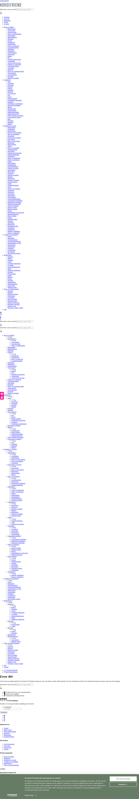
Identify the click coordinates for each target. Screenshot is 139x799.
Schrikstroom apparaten (15, 100)
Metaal (10, 107)
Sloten (9, 268)
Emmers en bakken (13, 180)
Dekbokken (11, 51)
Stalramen (11, 39)
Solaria (10, 236)
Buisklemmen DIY (13, 114)
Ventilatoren (11, 229)
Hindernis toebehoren (14, 270)
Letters (10, 275)
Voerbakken (11, 129)
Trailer (9, 183)
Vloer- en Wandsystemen (11, 289)
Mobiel (10, 124)
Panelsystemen (12, 110)
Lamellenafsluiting (13, 47)
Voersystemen (12, 73)
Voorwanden (11, 30)
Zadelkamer (11, 156)
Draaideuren (11, 42)
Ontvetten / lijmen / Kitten (15, 308)
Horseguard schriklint (14, 105)
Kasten (10, 161)
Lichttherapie (11, 250)
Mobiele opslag (12, 287)
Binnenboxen (12, 29)
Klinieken (10, 69)
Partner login (7, 747)
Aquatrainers (11, 246)
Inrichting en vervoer (10, 126)
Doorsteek (11, 85)
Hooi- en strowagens (14, 141)
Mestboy (10, 177)
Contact (6, 667)
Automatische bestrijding (15, 200)
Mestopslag (11, 143)
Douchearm (11, 151)
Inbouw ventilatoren (14, 233)
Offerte (6, 22)
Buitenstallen (11, 35)
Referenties (7, 20)
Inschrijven (4, 712)
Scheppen (10, 173)
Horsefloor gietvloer (14, 304)
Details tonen (29, 795)
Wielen (10, 146)
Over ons (6, 19)
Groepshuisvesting (13, 66)
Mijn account (8, 730)
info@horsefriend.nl (11, 672)
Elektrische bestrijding (14, 204)
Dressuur (10, 272)
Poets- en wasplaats (13, 148)
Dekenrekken (12, 163)
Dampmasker (12, 245)
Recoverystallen (12, 299)
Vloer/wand (11, 54)
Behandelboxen (12, 37)
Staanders (10, 260)
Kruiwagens (11, 139)
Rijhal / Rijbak (12, 216)
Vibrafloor (11, 248)
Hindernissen (8, 255)
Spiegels (10, 221)
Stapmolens (11, 238)
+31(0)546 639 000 (11, 670)
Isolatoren (10, 102)
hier (47, 790)
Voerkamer (11, 190)
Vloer (9, 187)
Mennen (10, 277)
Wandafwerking (12, 219)
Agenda (6, 749)
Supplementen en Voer (14, 243)
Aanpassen (122, 784)
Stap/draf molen (12, 301)
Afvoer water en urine (14, 63)
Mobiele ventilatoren (14, 231)
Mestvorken (11, 172)
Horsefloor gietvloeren (14, 59)
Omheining (7, 80)
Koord (9, 97)
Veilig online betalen (10, 731)
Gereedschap (11, 170)
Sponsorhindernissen (14, 267)
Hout (9, 81)
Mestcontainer (12, 144)
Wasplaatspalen (12, 52)
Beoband (10, 92)
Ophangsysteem (12, 182)
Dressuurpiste (12, 274)
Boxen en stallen (9, 27)
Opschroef (11, 83)
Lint (9, 95)
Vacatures (7, 17)
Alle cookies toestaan (123, 779)
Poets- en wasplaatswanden (16, 71)
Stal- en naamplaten (13, 134)
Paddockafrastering (13, 112)
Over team (7, 746)
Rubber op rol (12, 306)
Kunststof (10, 90)
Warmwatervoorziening (15, 153)
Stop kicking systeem (14, 253)
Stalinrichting (12, 127)
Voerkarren (11, 192)
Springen (10, 257)
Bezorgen (7, 733)
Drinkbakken (11, 131)
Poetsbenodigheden (13, 155)
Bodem (10, 217)
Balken (10, 258)
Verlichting (11, 49)
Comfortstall (11, 61)
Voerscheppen (12, 197)
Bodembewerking (13, 226)
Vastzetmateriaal (12, 149)
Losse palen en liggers (14, 117)
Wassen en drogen (13, 168)
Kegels (10, 279)
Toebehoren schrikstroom (15, 104)
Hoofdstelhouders (13, 166)
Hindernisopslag (12, 284)
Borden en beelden (13, 78)
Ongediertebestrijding (14, 199)
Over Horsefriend (9, 744)
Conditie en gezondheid (11, 234)
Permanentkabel (12, 98)
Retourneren (7, 735)
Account (6, 24)
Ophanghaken (12, 165)
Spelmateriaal (12, 282)
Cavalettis (10, 265)
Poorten (10, 88)
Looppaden (11, 297)
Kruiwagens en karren (14, 138)
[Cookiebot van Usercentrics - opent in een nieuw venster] (12, 795)
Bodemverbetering (13, 214)
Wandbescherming (13, 185)
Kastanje (10, 86)
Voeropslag (11, 194)
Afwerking (11, 68)
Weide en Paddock (13, 206)
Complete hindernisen (14, 263)
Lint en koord (12, 93)
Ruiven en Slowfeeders (14, 132)
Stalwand (10, 291)
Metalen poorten (12, 209)
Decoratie (10, 76)
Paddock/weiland (13, 294)
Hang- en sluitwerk (13, 46)
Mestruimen (11, 178)
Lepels (10, 262)
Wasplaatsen (11, 296)
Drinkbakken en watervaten (16, 212)
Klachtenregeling (9, 736)
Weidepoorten (12, 109)
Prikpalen (10, 122)
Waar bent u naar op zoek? (8, 9)
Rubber (10, 56)
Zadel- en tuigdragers (14, 158)
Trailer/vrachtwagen (13, 302)
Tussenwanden (12, 32)
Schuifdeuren (12, 44)
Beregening (11, 224)
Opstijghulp (11, 228)
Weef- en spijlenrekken (14, 34)
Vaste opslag (11, 285)
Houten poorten (12, 207)
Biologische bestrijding (14, 202)
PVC (9, 58)
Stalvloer (10, 292)
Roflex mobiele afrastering (15, 115)
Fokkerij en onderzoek (14, 64)
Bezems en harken (13, 175)
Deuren (10, 41)
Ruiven (10, 211)
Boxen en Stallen (9, 756)
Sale (5, 309)
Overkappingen (12, 75)
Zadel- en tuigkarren (14, 160)
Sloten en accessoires (14, 189)
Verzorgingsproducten (14, 241)
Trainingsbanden (12, 240)
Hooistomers (11, 195)
